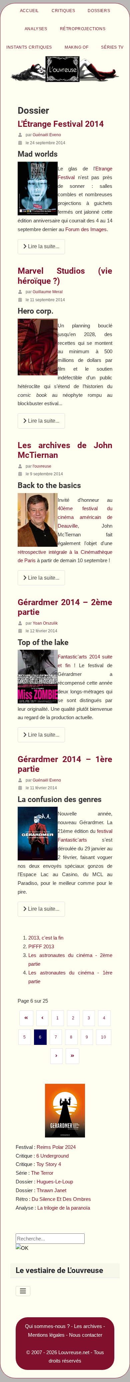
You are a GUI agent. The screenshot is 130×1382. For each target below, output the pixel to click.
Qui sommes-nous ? (47, 1326)
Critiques (63, 10)
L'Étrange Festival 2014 (61, 124)
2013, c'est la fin (45, 938)
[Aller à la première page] (26, 1018)
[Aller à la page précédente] (42, 1018)
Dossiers (99, 10)
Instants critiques (29, 47)
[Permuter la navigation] (23, 1291)
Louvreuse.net (73, 1352)
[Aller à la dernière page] (73, 1056)
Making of (76, 47)
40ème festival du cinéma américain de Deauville (85, 517)
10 (103, 1037)
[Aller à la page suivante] (56, 1056)
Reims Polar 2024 (56, 1147)
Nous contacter (85, 1335)
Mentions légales (46, 1335)
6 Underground (52, 1156)
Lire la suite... (43, 246)
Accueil (29, 10)
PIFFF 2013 (41, 946)
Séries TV (112, 47)
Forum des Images (86, 229)
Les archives (88, 1326)
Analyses (36, 28)
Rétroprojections (83, 28)
